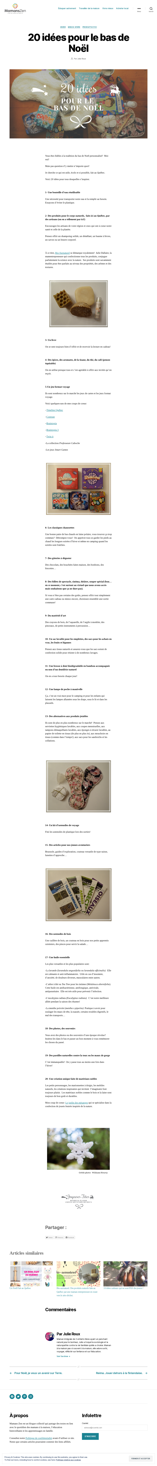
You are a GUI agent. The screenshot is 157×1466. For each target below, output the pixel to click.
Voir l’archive (63, 1356)
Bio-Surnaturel (62, 252)
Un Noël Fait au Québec (20, 1288)
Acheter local (122, 8)
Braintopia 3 (52, 430)
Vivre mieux (107, 8)
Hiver (63, 27)
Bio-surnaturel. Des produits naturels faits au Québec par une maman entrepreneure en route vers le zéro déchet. (77, 1292)
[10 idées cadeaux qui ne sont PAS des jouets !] (125, 1274)
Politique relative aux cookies (68, 1460)
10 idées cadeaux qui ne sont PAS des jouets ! (123, 1288)
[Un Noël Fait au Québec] (32, 1274)
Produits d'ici (90, 27)
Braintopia (51, 423)
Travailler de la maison (89, 8)
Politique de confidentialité (39, 1438)
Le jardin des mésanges (76, 1102)
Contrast (50, 416)
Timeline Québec (54, 410)
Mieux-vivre (74, 27)
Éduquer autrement (67, 8)
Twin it (49, 436)
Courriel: (85, 1423)
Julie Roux (81, 59)
